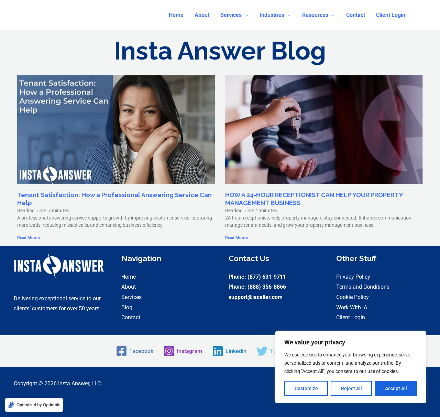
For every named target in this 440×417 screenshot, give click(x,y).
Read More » (28, 237)
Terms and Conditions (362, 287)
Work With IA (351, 307)
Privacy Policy (353, 277)
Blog (126, 307)
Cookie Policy (352, 297)
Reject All (351, 388)
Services (131, 297)
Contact (130, 317)
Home (128, 277)
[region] (350, 367)
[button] (234, 15)
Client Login (350, 317)
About (128, 287)
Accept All (396, 388)
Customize (306, 388)
